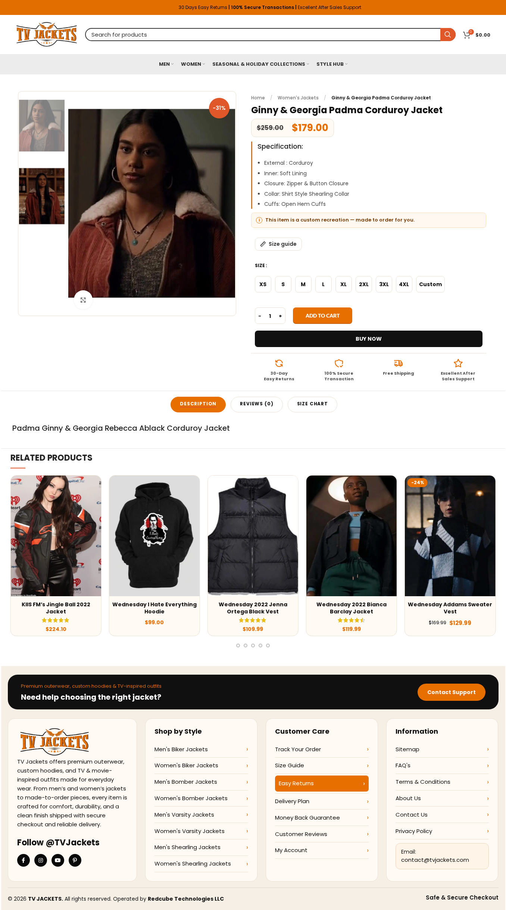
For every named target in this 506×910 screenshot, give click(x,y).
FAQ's (403, 765)
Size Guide (289, 765)
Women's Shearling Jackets (192, 863)
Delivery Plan (292, 801)
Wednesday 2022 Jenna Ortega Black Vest (253, 608)
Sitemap (407, 749)
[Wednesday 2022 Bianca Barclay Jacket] (351, 536)
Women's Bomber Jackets (191, 798)
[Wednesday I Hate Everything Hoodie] (154, 536)
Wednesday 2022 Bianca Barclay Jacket (351, 608)
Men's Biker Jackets (181, 749)
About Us (408, 798)
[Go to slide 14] (268, 645)
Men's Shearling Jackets (187, 847)
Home (258, 98)
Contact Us (412, 814)
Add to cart (323, 315)
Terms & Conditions (423, 782)
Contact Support (451, 692)
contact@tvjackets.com (435, 860)
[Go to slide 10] (238, 645)
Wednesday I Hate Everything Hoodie (154, 608)
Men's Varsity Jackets (184, 814)
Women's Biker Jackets (186, 765)
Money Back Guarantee (307, 817)
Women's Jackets (298, 98)
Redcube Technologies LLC (186, 899)
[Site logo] (47, 34)
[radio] (263, 284)
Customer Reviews (301, 834)
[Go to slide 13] (260, 645)
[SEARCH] (448, 34)
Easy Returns (296, 783)
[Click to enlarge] (83, 299)
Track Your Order (298, 749)
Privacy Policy (414, 831)
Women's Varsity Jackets (189, 831)
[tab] (198, 404)
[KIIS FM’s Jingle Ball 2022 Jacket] (56, 536)
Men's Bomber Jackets (185, 782)
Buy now (369, 339)
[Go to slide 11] (245, 645)
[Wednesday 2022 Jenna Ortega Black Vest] (253, 536)
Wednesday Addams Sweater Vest (450, 608)
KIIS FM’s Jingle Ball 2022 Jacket (56, 608)
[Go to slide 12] (253, 645)
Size (260, 265)
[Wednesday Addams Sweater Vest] (450, 536)
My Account (291, 850)
